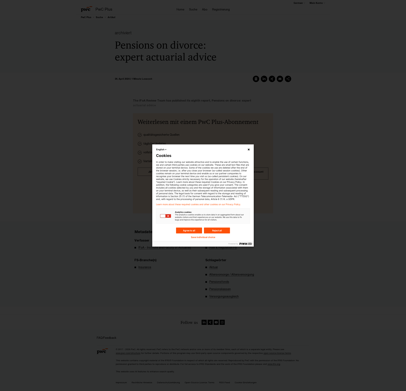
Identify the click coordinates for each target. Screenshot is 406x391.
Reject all (217, 230)
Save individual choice (203, 237)
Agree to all (189, 230)
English (160, 149)
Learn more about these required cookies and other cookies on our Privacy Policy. (198, 204)
